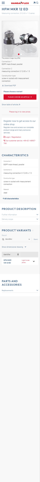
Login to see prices (25, 261)
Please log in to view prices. (20, 112)
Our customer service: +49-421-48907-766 (20, 141)
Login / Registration (13, 137)
